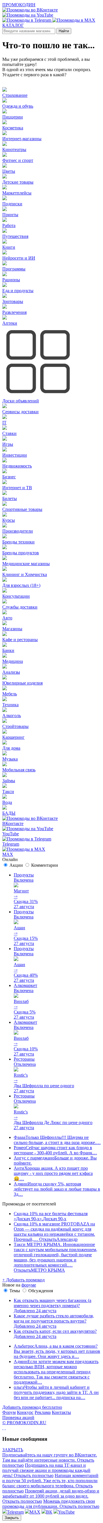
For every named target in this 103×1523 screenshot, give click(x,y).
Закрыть (12, 1518)
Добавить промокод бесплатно (32, 1407)
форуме (28, 1285)
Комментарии (44, 865)
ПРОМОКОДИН (18, 4)
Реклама (43, 1412)
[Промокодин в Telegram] (27, 20)
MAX (34, 1512)
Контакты (61, 1412)
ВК (49, 1512)
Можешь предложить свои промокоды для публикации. (50, 1504)
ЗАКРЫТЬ (12, 1449)
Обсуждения (40, 1290)
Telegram (15, 1512)
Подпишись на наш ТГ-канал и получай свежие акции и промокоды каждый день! (46, 1470)
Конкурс (25, 1412)
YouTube (66, 1512)
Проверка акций (18, 1417)
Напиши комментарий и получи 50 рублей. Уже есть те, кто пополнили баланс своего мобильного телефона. (50, 1483)
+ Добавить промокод (23, 1279)
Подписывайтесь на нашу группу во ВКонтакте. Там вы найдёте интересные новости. (49, 1460)
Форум (9, 1412)
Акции (16, 865)
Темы (14, 1290)
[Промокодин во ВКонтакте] (30, 9)
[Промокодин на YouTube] (27, 15)
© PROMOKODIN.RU (24, 1422)
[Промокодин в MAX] (73, 20)
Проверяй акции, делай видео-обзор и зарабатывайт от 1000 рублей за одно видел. (50, 1496)
